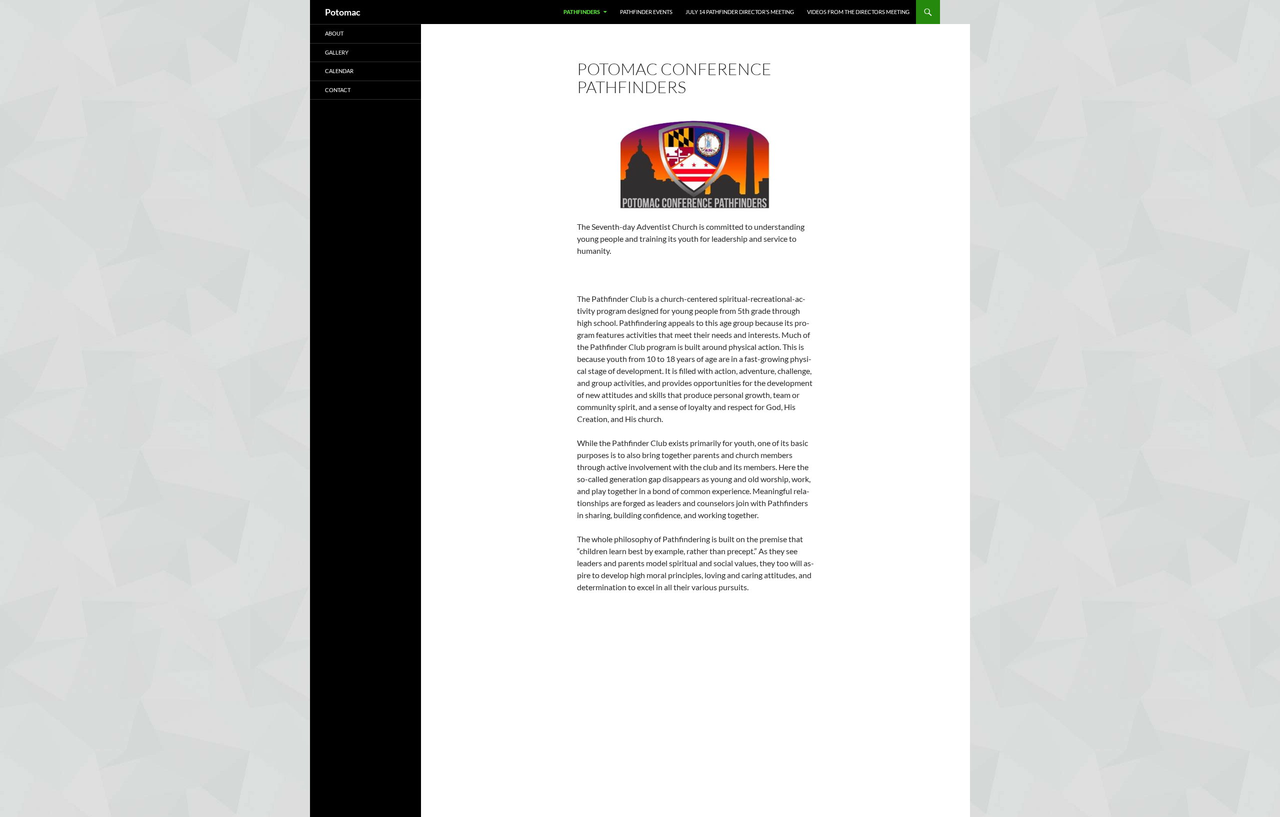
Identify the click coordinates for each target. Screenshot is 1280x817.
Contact (337, 90)
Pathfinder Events (646, 12)
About (334, 33)
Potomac (342, 12)
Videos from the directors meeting (858, 12)
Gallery (336, 52)
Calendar (339, 71)
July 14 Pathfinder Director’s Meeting (740, 12)
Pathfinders (582, 12)
